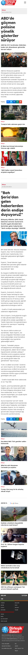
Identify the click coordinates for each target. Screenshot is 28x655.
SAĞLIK (2, 614)
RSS (15, 643)
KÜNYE (16, 646)
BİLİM (2, 616)
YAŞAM (16, 610)
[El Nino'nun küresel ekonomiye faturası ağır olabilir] (14, 134)
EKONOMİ (3, 610)
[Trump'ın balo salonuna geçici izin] (14, 112)
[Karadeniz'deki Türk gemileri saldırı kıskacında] (14, 429)
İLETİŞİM (24, 595)
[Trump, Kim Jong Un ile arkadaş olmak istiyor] (14, 477)
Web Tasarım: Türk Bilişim (19, 649)
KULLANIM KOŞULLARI (7, 648)
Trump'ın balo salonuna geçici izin (13, 124)
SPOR (16, 605)
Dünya (4, 10)
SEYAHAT (17, 607)
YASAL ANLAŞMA (5, 643)
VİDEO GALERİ (4, 621)
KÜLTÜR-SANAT (4, 618)
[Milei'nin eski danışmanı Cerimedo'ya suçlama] (14, 453)
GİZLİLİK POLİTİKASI (6, 646)
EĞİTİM (2, 605)
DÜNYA (2, 607)
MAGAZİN (17, 603)
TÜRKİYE (3, 603)
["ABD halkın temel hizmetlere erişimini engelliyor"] (14, 158)
